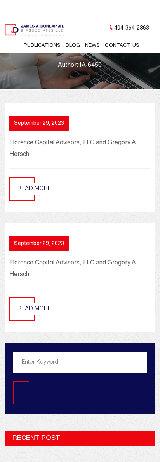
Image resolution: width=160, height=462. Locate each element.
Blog (73, 45)
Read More (34, 189)
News (92, 45)
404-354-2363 (131, 28)
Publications (42, 45)
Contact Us (122, 45)
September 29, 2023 (39, 123)
